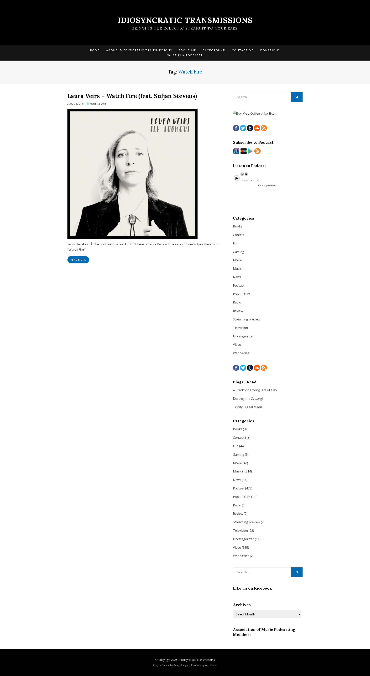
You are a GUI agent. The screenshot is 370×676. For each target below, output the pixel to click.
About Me (187, 50)
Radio (237, 302)
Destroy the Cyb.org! (248, 398)
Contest (238, 235)
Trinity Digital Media (247, 407)
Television (240, 328)
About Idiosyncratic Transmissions (139, 50)
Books (237, 226)
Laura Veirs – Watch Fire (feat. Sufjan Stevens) (132, 96)
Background (214, 50)
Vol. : (259, 180)
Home (95, 50)
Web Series (241, 353)
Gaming (238, 252)
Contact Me (243, 50)
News (237, 277)
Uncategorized (243, 336)
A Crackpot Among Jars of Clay (255, 390)
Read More (78, 259)
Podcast (238, 285)
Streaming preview (246, 319)
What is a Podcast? (185, 55)
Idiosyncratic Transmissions (185, 20)
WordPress (211, 665)
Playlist (244, 180)
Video (237, 344)
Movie (237, 260)
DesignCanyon (181, 665)
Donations (270, 50)
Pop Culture (241, 294)
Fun (235, 243)
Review (238, 311)
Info (252, 180)
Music (237, 268)
